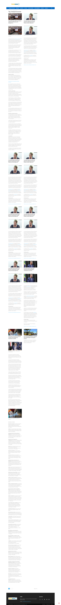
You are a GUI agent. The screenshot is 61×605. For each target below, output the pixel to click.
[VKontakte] (50, 0)
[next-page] (12, 588)
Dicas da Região (30, 8)
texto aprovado (11, 189)
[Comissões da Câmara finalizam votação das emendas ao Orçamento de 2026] (15, 332)
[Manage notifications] (59, 603)
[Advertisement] (37, 4)
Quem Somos (43, 604)
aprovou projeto (29, 286)
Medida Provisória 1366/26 (18, 38)
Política (25, 8)
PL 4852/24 (34, 312)
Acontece (21, 8)
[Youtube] (52, 0)
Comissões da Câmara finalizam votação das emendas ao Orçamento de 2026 (14, 337)
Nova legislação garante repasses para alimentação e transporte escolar (30, 337)
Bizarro (42, 8)
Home (9, 10)
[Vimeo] (49, 0)
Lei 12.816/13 (31, 55)
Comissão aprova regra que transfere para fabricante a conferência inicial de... (29, 269)
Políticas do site (48, 604)
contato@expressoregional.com (26, 601)
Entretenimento (37, 8)
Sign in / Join (22, 0)
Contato (52, 604)
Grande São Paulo (12, 8)
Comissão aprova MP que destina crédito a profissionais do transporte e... (14, 21)
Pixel (26, 604)
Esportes (17, 8)
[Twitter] (48, 0)
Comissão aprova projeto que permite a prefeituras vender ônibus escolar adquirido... (29, 21)
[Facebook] (46, 0)
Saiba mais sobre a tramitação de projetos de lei (30, 64)
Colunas (46, 8)
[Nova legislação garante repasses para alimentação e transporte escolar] (30, 332)
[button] (52, 8)
